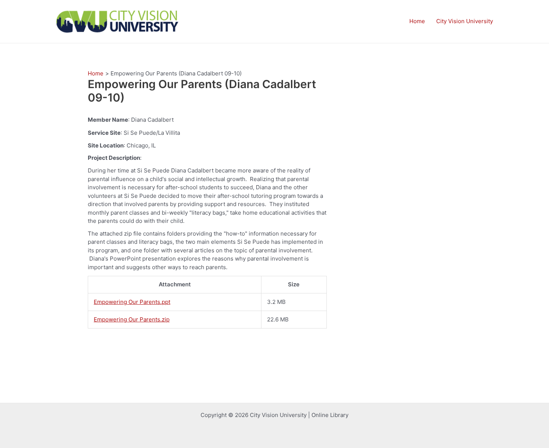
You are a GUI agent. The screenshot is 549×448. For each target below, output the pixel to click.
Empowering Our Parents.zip (132, 319)
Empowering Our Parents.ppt (132, 301)
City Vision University (464, 21)
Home (417, 21)
